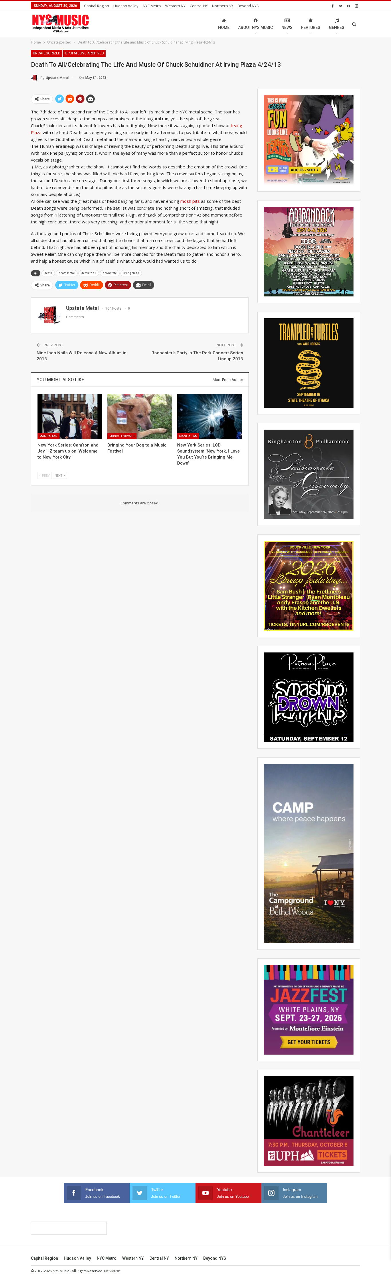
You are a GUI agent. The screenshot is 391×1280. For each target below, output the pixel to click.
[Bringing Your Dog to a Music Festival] (139, 416)
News (287, 27)
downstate (110, 273)
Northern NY (222, 5)
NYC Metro (152, 5)
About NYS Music (255, 27)
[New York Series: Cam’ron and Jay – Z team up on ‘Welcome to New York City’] (69, 416)
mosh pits (190, 201)
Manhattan (49, 436)
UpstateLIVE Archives (84, 53)
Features (310, 27)
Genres (336, 27)
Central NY (199, 5)
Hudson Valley (126, 5)
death (48, 273)
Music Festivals (122, 436)
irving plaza (131, 273)
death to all (88, 273)
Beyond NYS (248, 5)
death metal (67, 273)
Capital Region (96, 5)
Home (224, 27)
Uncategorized (46, 53)
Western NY (175, 5)
